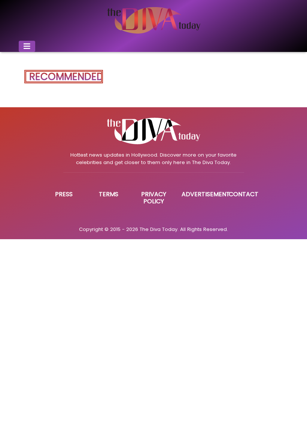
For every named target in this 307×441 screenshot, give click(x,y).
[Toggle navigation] (27, 46)
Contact (243, 194)
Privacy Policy (153, 198)
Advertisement (206, 194)
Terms (108, 194)
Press (64, 194)
